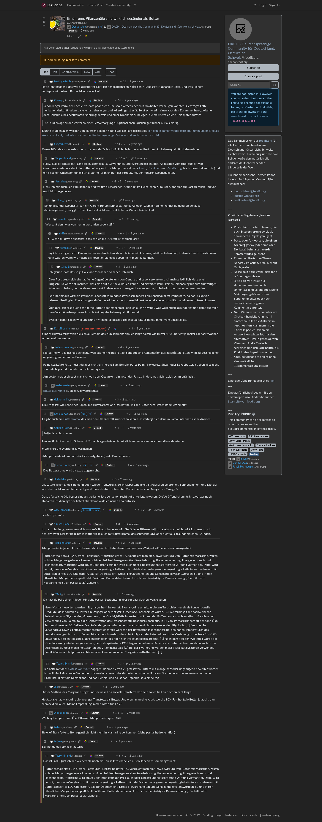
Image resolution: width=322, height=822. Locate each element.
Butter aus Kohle (54, 390)
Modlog (254, 454)
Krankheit (154, 168)
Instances (231, 815)
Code (253, 815)
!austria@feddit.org (246, 195)
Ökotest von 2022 (78, 669)
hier (272, 380)
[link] (79, 36)
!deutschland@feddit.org (250, 191)
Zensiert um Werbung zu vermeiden (68, 448)
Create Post (95, 5)
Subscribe (253, 67)
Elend (142, 168)
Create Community (118, 5)
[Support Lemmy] (135, 5)
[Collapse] (45, 82)
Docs (244, 815)
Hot (45, 71)
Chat (111, 71)
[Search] (255, 5)
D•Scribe (55, 5)
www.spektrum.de (77, 23)
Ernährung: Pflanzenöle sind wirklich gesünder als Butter (113, 18)
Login (262, 5)
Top (54, 71)
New (87, 71)
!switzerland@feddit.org (249, 200)
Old (97, 71)
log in (64, 60)
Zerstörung (174, 168)
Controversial (70, 71)
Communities (75, 5)
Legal (219, 815)
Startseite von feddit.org (244, 401)
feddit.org (265, 140)
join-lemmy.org (270, 815)
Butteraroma (71, 419)
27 (72, 36)
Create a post (253, 76)
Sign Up (274, 5)
